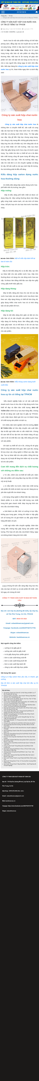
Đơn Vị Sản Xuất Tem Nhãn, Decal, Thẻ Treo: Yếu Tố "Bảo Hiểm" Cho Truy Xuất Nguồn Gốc (20, 699)
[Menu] (3, 12)
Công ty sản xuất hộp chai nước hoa (20, 124)
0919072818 (21, 12)
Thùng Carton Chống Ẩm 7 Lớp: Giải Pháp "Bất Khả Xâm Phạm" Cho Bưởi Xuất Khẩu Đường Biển (19, 705)
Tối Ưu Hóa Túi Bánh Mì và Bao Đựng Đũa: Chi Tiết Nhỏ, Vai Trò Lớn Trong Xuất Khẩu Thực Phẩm (20, 702)
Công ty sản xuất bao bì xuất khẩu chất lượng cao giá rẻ (19, 723)
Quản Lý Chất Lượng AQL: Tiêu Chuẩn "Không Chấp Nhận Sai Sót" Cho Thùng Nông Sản (20, 696)
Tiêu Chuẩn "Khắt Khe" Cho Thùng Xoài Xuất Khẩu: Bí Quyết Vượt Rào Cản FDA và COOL (19, 711)
